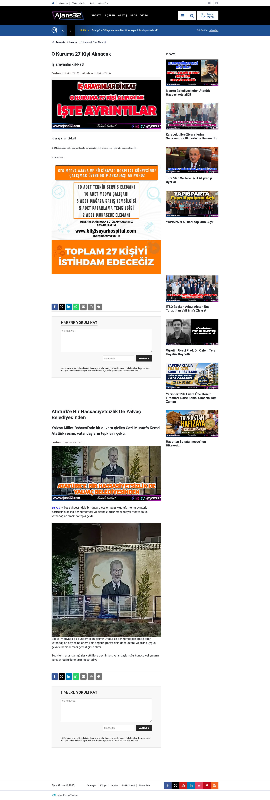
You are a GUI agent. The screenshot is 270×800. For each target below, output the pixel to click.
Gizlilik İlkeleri (128, 785)
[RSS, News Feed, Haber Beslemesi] (214, 785)
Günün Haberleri (79, 3)
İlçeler (110, 15)
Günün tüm (207, 30)
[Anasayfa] (53, 3)
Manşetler (63, 3)
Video (144, 15)
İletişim (114, 785)
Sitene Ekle (103, 3)
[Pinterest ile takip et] (207, 785)
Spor (133, 15)
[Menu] (182, 16)
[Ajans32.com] (68, 15)
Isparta (96, 15)
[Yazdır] (91, 307)
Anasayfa (60, 42)
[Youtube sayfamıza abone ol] (183, 785)
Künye (103, 785)
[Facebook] (55, 307)
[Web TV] (209, 3)
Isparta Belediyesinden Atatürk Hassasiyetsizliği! (119, 30)
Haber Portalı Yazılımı (67, 795)
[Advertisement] (36, 83)
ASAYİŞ (122, 15)
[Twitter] (62, 307)
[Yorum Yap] (99, 307)
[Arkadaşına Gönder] (83, 307)
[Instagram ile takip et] (199, 785)
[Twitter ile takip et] (175, 785)
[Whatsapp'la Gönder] (76, 307)
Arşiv (92, 3)
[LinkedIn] (69, 307)
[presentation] (63, 30)
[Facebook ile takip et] (168, 785)
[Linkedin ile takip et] (191, 785)
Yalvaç (56, 507)
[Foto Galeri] (216, 3)
